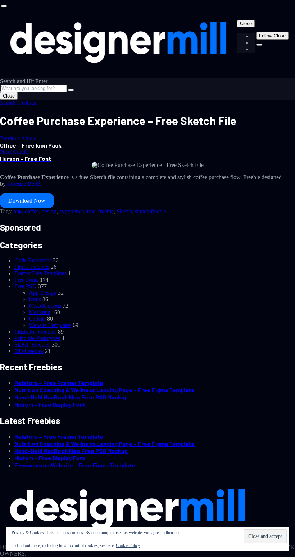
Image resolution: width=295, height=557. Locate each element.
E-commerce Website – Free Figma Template (74, 465)
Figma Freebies (31, 267)
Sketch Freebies (18, 103)
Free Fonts (26, 280)
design (49, 211)
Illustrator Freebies (35, 332)
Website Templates (50, 325)
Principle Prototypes (37, 338)
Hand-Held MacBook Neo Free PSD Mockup (71, 397)
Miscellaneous (45, 306)
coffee (32, 211)
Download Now (26, 201)
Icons (35, 299)
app (18, 211)
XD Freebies (29, 351)
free (91, 211)
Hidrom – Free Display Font (49, 404)
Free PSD (25, 286)
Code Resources (32, 260)
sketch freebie (150, 211)
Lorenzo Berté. (24, 184)
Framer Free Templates (40, 273)
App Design (42, 293)
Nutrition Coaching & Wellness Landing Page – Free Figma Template (104, 389)
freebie (106, 211)
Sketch (124, 211)
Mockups (39, 312)
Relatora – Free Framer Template (58, 382)
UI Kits (37, 319)
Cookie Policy (128, 545)
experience (71, 211)
